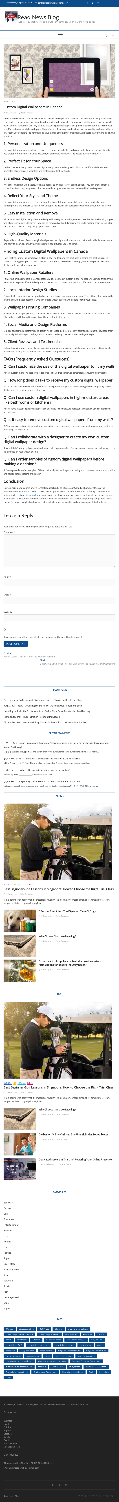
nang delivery (97, 1339)
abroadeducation (26, 1329)
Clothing (58, 1329)
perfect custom (15, 502)
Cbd (6, 1213)
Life (14, 885)
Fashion (7, 1230)
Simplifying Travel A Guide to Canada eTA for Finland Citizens (50, 781)
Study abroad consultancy (17, 1372)
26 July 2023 (10, 113)
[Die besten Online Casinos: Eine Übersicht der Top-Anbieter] (20, 1144)
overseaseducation (64, 1356)
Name (7, 576)
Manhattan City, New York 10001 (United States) (28, 1463)
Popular (22, 885)
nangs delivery (46, 1350)
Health (7, 1241)
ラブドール (9, 742)
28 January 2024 (46, 941)
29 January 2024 (46, 916)
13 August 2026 (11, 894)
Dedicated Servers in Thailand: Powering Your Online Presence (75, 1159)
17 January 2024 (46, 1139)
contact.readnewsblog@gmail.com (52, 3)
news (47, 1356)
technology (104, 1372)
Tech (6, 1291)
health (8, 1339)
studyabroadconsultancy (96, 1366)
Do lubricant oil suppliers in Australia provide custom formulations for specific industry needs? (70, 963)
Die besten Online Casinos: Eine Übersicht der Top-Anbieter (73, 1134)
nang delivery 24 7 (14, 1345)
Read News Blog (38, 17)
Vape (6, 1302)
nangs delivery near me (96, 1350)
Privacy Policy (107, 1496)
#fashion (9, 1329)
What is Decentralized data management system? (45, 770)
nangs (99, 1345)
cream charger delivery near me (19, 1334)
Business (8, 885)
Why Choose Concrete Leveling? (57, 936)
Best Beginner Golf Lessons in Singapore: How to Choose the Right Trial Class (43, 700)
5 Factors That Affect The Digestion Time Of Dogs (67, 911)
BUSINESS (44, 1329)
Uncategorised (11, 1297)
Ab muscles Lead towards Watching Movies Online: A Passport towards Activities (45, 722)
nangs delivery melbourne (69, 1350)
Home (80, 1496)
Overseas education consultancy (52, 1361)
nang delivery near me (64, 1345)
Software (8, 1280)
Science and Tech (12, 1446)
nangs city (10, 1350)
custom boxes (71, 1334)
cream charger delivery (78, 1329)
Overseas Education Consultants (86, 1361)
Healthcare (22, 1339)
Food (6, 1236)
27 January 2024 (46, 970)
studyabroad (74, 1366)
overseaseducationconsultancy (19, 1361)
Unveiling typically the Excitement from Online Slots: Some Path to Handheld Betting (47, 711)
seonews (42, 1366)
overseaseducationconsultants (19, 1366)
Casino (7, 1208)
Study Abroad (57, 1366)
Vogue (7, 1308)
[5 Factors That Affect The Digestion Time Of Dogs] (20, 921)
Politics (7, 1252)
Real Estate (9, 101)
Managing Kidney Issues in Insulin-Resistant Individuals (32, 716)
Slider (30, 885)
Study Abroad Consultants (45, 1372)
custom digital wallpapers (30, 495)
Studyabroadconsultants (72, 1372)
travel (8, 1377)
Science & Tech (11, 1269)
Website (8, 612)
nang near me (85, 1345)
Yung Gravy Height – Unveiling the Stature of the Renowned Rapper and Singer (43, 705)
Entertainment (11, 1224)
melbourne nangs (53, 1339)
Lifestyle (36, 1339)
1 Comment (62, 1139)
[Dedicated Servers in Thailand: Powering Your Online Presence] (20, 1169)
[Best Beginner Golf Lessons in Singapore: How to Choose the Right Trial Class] (59, 842)
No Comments (27, 113)
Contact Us (92, 1496)
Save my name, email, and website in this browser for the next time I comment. (43, 637)
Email (7, 594)
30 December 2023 (47, 1164)
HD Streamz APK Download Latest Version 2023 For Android (49, 758)
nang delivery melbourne (38, 1345)
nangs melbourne (13, 1356)
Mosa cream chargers (76, 1339)
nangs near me (33, 1356)
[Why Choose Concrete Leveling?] (20, 946)
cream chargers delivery (49, 1334)
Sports (7, 1286)
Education (9, 1219)
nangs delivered (27, 1350)
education (87, 1334)
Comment (9, 532)
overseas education (86, 1356)
